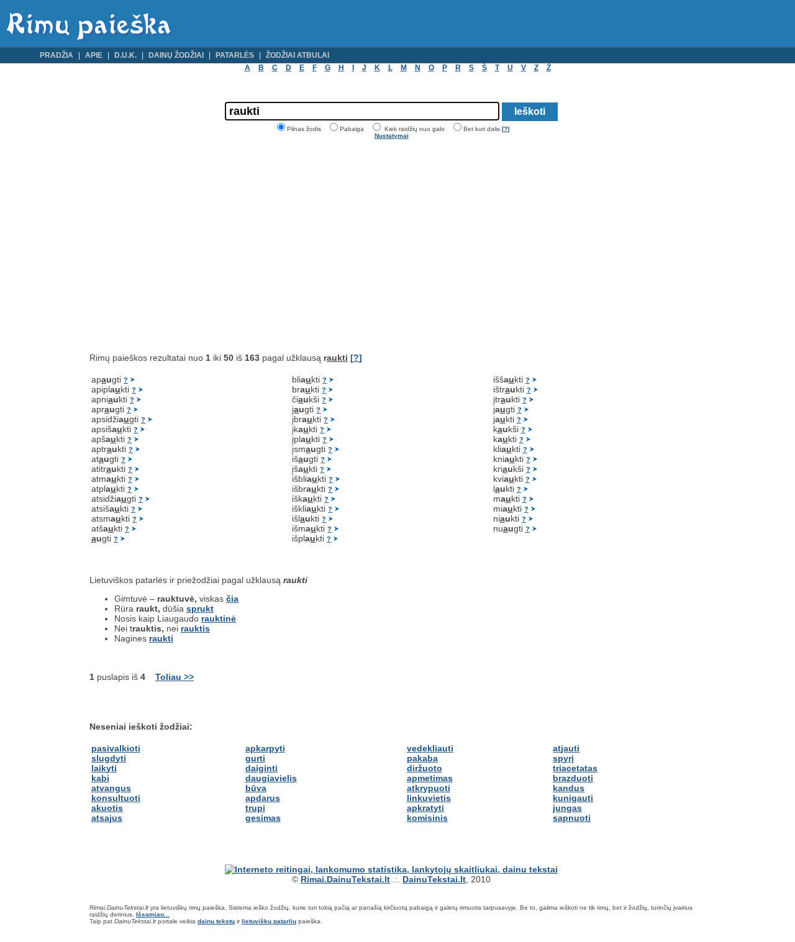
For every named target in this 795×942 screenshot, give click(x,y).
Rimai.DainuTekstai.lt (345, 879)
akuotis (107, 808)
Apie (93, 55)
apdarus (262, 798)
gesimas (263, 818)
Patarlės (235, 55)
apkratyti (425, 808)
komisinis (427, 818)
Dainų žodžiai (176, 55)
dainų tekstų (216, 921)
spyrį (563, 758)
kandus (568, 788)
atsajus (106, 818)
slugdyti (108, 758)
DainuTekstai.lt (434, 879)
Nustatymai (392, 135)
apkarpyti (265, 748)
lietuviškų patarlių (269, 921)
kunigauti (573, 798)
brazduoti (573, 778)
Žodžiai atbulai (297, 55)
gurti (255, 758)
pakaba (422, 758)
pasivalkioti (115, 748)
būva (255, 788)
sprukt (200, 609)
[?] (505, 128)
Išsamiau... (153, 914)
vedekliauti (430, 748)
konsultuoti (115, 798)
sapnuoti (572, 818)
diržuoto (424, 768)
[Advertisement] (193, 246)
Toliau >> (174, 677)
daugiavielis (271, 778)
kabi (100, 778)
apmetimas (430, 778)
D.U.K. (125, 55)
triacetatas (575, 768)
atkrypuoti (428, 788)
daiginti (261, 768)
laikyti (104, 768)
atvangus (111, 788)
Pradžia (56, 55)
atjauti (566, 748)
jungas (567, 808)
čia (232, 599)
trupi (255, 808)
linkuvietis (429, 798)
